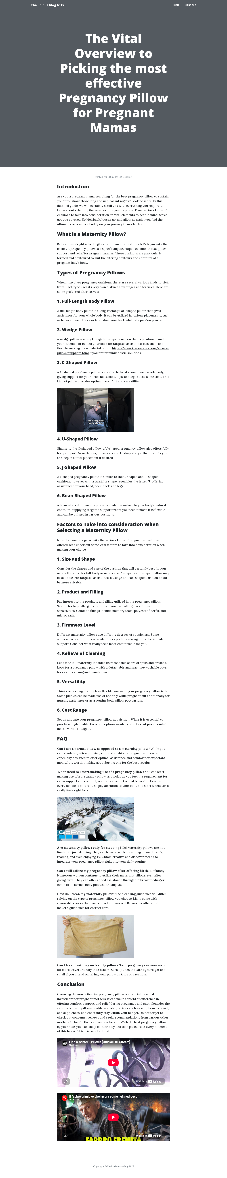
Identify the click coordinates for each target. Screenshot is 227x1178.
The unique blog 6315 (47, 5)
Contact (190, 5)
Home (176, 5)
